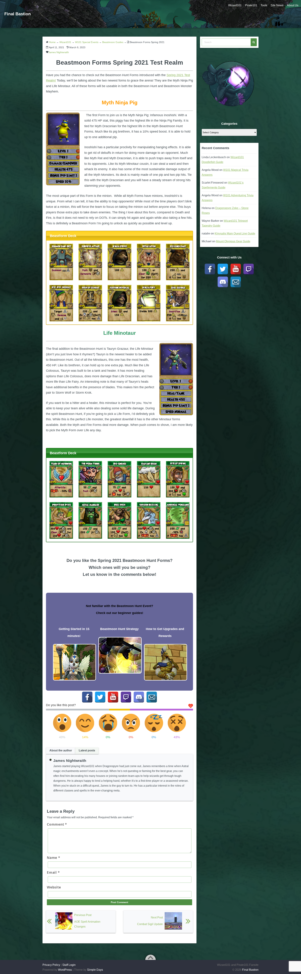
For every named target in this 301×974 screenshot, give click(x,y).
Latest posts (87, 750)
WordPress (65, 969)
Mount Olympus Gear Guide (233, 241)
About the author (60, 750)
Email (53, 872)
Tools (264, 5)
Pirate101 (251, 5)
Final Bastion (17, 13)
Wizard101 (235, 5)
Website (54, 887)
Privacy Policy (51, 964)
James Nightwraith (58, 52)
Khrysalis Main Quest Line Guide (235, 233)
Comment (57, 824)
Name (53, 857)
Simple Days (95, 969)
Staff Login (69, 964)
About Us (292, 5)
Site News (277, 5)
